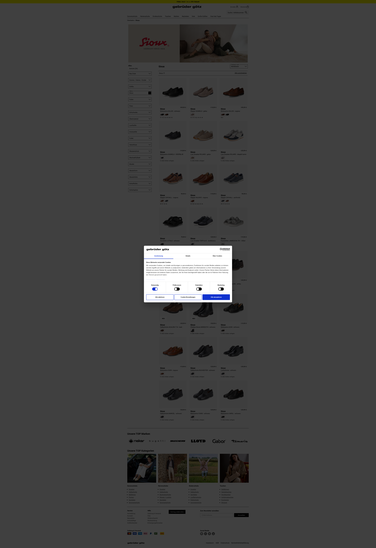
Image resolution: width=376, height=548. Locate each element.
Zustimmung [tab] (158, 256)
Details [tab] (188, 256)
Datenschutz (150, 279)
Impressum (161, 279)
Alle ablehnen (159, 297)
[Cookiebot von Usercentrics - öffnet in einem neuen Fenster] (221, 249)
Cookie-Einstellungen (188, 297)
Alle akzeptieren (216, 297)
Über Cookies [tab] (217, 256)
